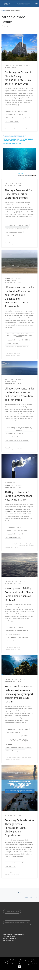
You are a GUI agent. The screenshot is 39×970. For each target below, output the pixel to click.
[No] (37, 964)
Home (3, 11)
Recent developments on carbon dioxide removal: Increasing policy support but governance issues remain (19, 694)
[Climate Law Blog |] (16, 3)
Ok (19, 967)
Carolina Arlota (11, 757)
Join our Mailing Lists (12, 911)
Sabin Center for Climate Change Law (17, 923)
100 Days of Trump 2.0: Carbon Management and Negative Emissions (19, 495)
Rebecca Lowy (11, 128)
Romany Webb (30, 545)
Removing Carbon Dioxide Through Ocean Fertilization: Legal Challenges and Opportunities (19, 827)
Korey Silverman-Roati (13, 242)
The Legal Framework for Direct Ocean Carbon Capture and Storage (18, 194)
